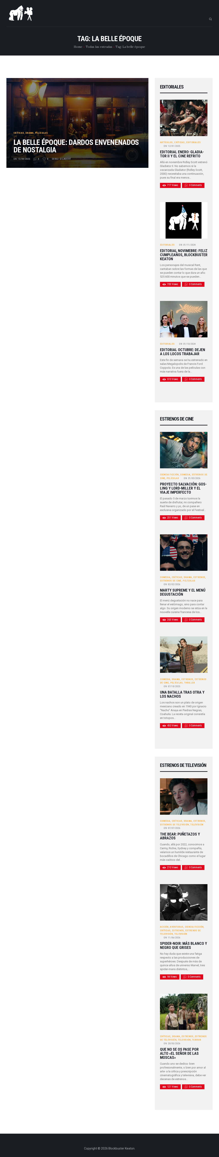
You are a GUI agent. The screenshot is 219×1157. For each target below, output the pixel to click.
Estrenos (199, 577)
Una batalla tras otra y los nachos (182, 694)
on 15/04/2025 (21, 159)
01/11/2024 (187, 244)
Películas (41, 133)
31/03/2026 (192, 478)
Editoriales (193, 142)
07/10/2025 (172, 686)
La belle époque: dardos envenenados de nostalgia (76, 146)
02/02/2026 (172, 584)
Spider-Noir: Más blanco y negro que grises (183, 946)
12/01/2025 (172, 146)
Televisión (196, 824)
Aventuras (176, 927)
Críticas (18, 133)
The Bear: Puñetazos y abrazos (180, 836)
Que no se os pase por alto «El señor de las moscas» (179, 1053)
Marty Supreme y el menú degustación (182, 592)
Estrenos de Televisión (174, 824)
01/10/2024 (187, 344)
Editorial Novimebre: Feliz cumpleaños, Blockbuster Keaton (183, 255)
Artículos (166, 142)
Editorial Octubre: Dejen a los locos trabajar (182, 352)
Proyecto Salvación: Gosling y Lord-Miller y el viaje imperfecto (183, 488)
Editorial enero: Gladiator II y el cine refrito (182, 154)
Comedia (185, 474)
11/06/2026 (172, 937)
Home (78, 47)
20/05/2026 (172, 1043)
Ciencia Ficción (169, 474)
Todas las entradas (99, 47)
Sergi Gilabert (62, 159)
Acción (164, 927)
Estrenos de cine (170, 580)
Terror (196, 1039)
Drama (29, 133)
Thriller (189, 682)
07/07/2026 (172, 828)
